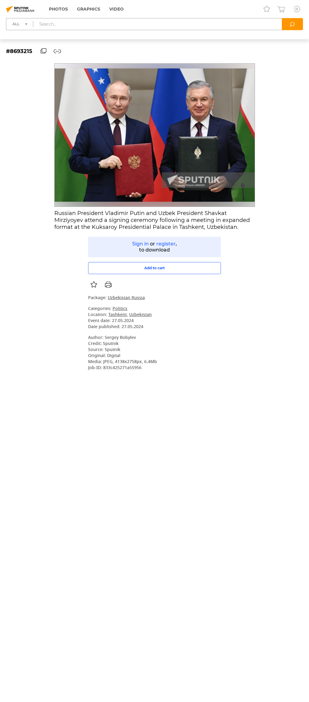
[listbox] (94, 284)
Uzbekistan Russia (126, 298)
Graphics (88, 9)
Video (116, 9)
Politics (120, 308)
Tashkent (117, 314)
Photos (58, 9)
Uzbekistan (140, 314)
